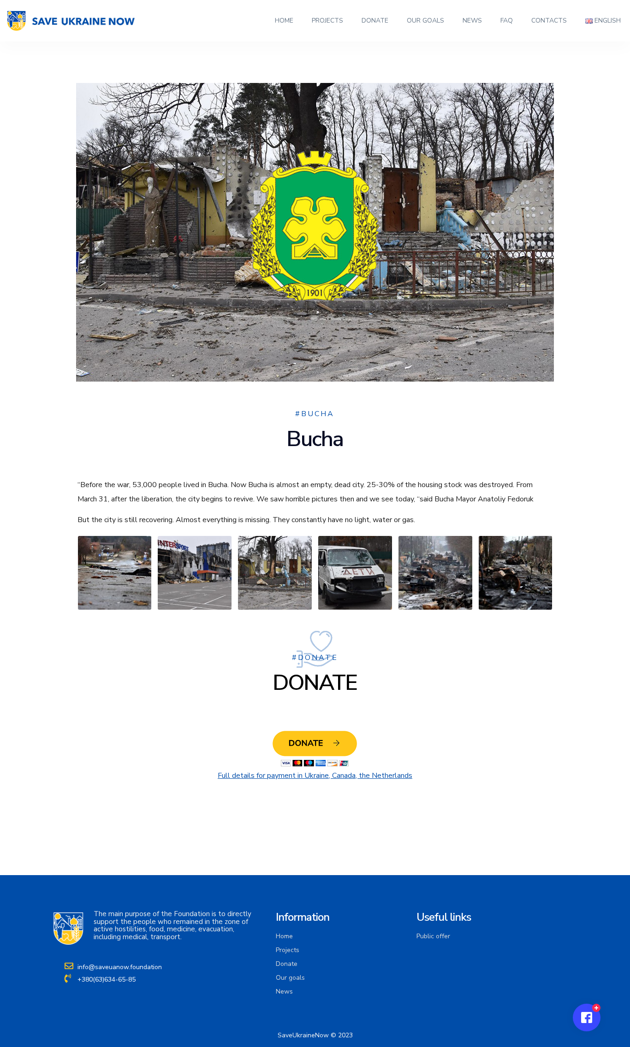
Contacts (549, 20)
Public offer (433, 936)
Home (284, 20)
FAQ (506, 20)
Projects (327, 20)
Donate (375, 20)
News (472, 20)
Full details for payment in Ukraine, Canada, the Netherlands (315, 776)
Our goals (425, 20)
